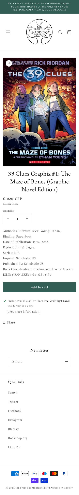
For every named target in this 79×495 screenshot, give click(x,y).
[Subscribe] (66, 361)
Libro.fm (14, 447)
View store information (23, 311)
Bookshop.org (17, 438)
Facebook (14, 411)
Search (13, 392)
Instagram (15, 420)
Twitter (13, 402)
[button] (8, 32)
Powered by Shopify (61, 487)
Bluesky (13, 429)
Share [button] (11, 322)
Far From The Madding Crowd (33, 487)
